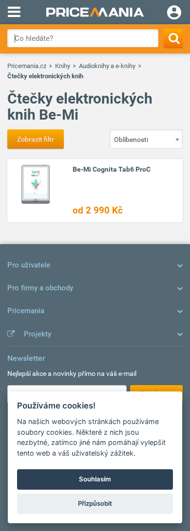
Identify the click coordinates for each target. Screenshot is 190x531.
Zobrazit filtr (35, 139)
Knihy (62, 66)
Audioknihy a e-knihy (107, 66)
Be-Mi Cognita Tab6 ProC (112, 169)
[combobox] (146, 139)
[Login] (174, 13)
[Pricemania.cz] (95, 12)
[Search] (173, 38)
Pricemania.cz (26, 66)
